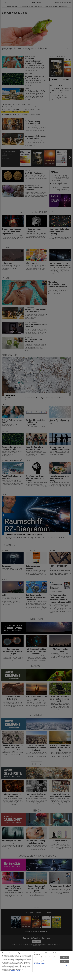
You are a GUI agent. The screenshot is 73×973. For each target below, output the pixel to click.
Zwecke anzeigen (65, 965)
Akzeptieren (65, 957)
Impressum (18, 970)
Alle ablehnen (64, 961)
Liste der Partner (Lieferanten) (39, 963)
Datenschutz (13, 970)
